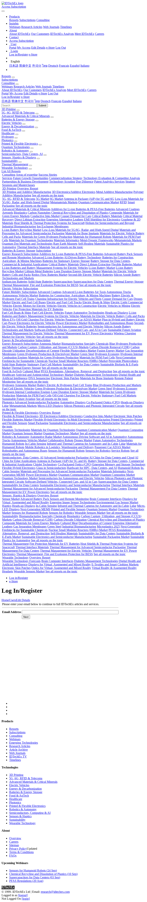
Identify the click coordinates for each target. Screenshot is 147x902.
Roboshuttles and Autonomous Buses (110, 323)
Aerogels (7, 212)
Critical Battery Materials (107, 216)
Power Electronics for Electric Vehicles (31, 323)
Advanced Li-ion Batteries (48, 257)
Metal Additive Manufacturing (114, 192)
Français (64, 65)
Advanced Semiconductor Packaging (37, 402)
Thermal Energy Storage (129, 281)
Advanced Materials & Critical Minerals (26, 116)
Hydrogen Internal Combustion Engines (26, 392)
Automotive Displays (73, 402)
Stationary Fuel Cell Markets (44, 364)
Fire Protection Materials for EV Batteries (38, 309)
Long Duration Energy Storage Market (77, 271)
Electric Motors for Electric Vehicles (35, 305)
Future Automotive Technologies (84, 312)
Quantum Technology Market (61, 433)
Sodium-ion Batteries (14, 281)
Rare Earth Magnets (65, 243)
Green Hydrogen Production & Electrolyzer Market (48, 354)
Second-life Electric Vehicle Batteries (90, 274)
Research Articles (31, 27)
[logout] (23, 895)
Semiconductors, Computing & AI (30, 812)
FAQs (12, 855)
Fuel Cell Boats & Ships (16, 312)
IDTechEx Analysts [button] (54, 90)
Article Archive (18, 749)
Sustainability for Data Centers (81, 364)
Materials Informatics (66, 240)
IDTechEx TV (18, 756)
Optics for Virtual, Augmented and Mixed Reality (61, 568)
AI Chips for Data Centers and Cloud (111, 457)
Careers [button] (91, 90)
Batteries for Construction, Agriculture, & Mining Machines (75, 295)
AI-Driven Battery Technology (82, 257)
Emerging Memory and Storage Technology (118, 464)
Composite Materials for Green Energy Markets (31, 523)
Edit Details (38, 47)
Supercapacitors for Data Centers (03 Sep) (34, 877)
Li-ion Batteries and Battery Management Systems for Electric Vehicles (45, 267)
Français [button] (56, 101)
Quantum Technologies (16, 147)
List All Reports (11, 171)
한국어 (36, 65)
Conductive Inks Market (45, 216)
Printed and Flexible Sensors (68, 509)
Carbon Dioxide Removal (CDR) (109, 347)
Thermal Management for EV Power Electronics (83, 333)
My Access (23, 47)
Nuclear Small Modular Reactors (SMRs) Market (78, 361)
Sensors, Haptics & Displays (19, 157)
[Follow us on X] (77, 664)
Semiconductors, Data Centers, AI (22, 154)
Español (75, 65)
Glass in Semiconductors (51, 467)
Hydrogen (8, 136)
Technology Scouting (62, 181)
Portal (12, 47)
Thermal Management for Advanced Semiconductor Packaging (40, 488)
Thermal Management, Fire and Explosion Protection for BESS (40, 285)
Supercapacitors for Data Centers (93, 281)
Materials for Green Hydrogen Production (47, 236)
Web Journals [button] (43, 86)
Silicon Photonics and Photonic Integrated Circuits (94, 405)
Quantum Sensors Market (26, 433)
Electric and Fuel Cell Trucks (64, 302)
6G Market (56, 198)
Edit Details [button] (31, 93)
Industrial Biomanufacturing (19, 226)
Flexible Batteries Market (126, 264)
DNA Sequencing (39, 378)
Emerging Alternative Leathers (64, 219)
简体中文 (25, 65)
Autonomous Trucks (118, 292)
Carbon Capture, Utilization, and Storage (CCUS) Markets (53, 347)
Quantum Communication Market (98, 202)
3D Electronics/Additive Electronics (73, 192)
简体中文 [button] (17, 101)
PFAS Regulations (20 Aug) (26, 880)
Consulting (43, 20)
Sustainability (10, 161)
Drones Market (83, 440)
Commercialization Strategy (65, 178)
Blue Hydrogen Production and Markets (117, 385)
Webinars (14, 27)
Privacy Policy (18, 848)
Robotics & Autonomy (15, 150)
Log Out (61, 47)
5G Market (42, 198)
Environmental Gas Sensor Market (117, 502)
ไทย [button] (37, 101)
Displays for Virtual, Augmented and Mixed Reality (59, 564)
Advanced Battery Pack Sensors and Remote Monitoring (54, 499)
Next (26, 617)
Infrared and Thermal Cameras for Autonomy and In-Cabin (82, 443)
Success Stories (47, 174)
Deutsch (53, 65)
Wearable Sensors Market (90, 512)
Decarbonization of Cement (42, 350)
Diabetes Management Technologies (96, 374)
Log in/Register (18, 54)
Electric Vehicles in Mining (114, 305)
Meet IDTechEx (84, 33)
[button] (14, 16)
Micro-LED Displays (50, 405)
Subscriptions (27, 20)
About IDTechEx (19, 33)
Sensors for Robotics (97, 450)
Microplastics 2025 (108, 526)
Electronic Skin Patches (65, 378)
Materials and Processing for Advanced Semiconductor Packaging (60, 471)
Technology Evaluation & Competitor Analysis (111, 178)
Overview (15, 838)
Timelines (66, 27)
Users (12, 600)
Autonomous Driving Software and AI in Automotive (94, 436)
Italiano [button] (77, 101)
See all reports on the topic (48, 195)
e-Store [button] (42, 93)
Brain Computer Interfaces (106, 499)
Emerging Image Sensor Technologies (73, 502)
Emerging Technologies (23, 742)
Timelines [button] (58, 86)
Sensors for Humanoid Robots (66, 450)
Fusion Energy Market (110, 350)
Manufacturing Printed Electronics (113, 419)
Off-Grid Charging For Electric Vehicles (40, 319)
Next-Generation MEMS (35, 509)
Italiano (84, 65)
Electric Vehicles (12, 123)
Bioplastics (20, 212)
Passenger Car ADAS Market (83, 319)
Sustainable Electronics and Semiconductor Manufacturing (84, 423)
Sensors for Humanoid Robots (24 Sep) (33, 870)
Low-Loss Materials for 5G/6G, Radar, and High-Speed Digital (80, 229)
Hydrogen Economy (107, 354)
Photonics (7, 140)
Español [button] (67, 101)
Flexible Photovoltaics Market (78, 350)
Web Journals (51, 27)
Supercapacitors (63, 281)
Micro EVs (8, 319)
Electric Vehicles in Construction (77, 305)
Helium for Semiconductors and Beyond (109, 223)
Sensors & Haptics (20, 816)
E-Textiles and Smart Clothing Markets (115, 564)
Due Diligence (84, 181)
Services (7, 178)
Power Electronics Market (71, 323)
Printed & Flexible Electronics (20, 143)
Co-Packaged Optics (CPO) (103, 402)
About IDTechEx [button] (12, 90)
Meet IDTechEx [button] (77, 90)
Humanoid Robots (13, 443)
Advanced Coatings (128, 209)
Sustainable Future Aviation (124, 330)
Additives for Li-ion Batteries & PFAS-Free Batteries (83, 209)
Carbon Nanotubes (39, 212)
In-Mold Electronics (79, 419)
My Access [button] (16, 93)
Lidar (5, 405)
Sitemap (14, 845)
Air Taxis (100, 292)
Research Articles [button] (24, 86)
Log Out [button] (53, 93)
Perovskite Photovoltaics (123, 361)
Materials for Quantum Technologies (31, 240)
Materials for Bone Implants (82, 233)
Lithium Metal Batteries (38, 271)
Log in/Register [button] (11, 96)
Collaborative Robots (60, 440)
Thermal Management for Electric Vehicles (28, 333)
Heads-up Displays (116, 312)
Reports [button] (6, 76)
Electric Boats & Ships (96, 302)
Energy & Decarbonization (18, 126)
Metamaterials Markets (64, 202)
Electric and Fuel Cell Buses (28, 302)
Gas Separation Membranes (30, 526)
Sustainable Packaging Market (111, 536)
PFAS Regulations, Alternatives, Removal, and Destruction (76, 371)
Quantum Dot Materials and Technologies (27, 243)
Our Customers (40, 33)
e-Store (50, 47)
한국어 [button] (29, 101)
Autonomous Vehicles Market (20, 295)
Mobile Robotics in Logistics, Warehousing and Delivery (59, 447)
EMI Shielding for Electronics (102, 219)
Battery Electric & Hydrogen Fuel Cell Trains (64, 385)
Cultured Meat (31, 371)
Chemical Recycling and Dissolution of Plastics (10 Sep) (43, 874)
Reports (14, 20)
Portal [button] (5, 93)
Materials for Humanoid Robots (92, 236)
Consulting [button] (8, 83)
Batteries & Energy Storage (18, 119)
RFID (123, 202)
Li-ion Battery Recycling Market (21, 229)
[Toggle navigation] (3, 11)
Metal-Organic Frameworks (97, 240)
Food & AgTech (11, 129)
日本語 (13, 65)
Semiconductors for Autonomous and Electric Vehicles (70, 326)
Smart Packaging (38, 423)
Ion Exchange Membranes (53, 226)
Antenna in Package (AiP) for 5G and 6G (89, 198)
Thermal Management (15, 164)
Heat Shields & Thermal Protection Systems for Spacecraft (49, 223)
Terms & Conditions (21, 852)
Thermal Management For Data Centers (103, 488)
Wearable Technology (15, 167)
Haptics (6, 505)
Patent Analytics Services (109, 181)
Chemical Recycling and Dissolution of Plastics (80, 212)
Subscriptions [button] (10, 79)
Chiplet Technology (45, 464)
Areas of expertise (27, 174)
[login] (26, 898)
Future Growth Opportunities (30, 178)
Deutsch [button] (46, 101)
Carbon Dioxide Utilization (70, 519)
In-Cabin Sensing (35, 443)
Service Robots (120, 450)
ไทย (44, 65)
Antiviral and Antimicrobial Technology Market (44, 374)
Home (5, 600)
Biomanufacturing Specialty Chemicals (85, 343)
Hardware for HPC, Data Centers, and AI (92, 467)
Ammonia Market (50, 343)
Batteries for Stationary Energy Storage (66, 261)
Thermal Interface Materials (33, 247)
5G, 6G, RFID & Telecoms (18, 112)
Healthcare (8, 133)
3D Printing (9, 109)
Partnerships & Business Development (25, 181)
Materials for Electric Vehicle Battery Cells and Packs (112, 316)
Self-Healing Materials (91, 243)
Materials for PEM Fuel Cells (97, 357)
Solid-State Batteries (40, 281)
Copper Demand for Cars (75, 216)
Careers (99, 33)
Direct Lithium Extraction (30, 219)
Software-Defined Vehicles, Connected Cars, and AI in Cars (70, 330)
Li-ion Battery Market (102, 267)
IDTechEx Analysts (62, 33)
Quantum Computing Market (117, 474)
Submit (42, 105)
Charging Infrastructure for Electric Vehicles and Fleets (68, 298)
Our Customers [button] (32, 90)
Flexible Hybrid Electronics (50, 419)
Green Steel (87, 354)
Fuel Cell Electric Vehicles (48, 312)
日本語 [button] (6, 101)
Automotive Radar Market (46, 436)
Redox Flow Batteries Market (49, 274)
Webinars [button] (7, 86)
